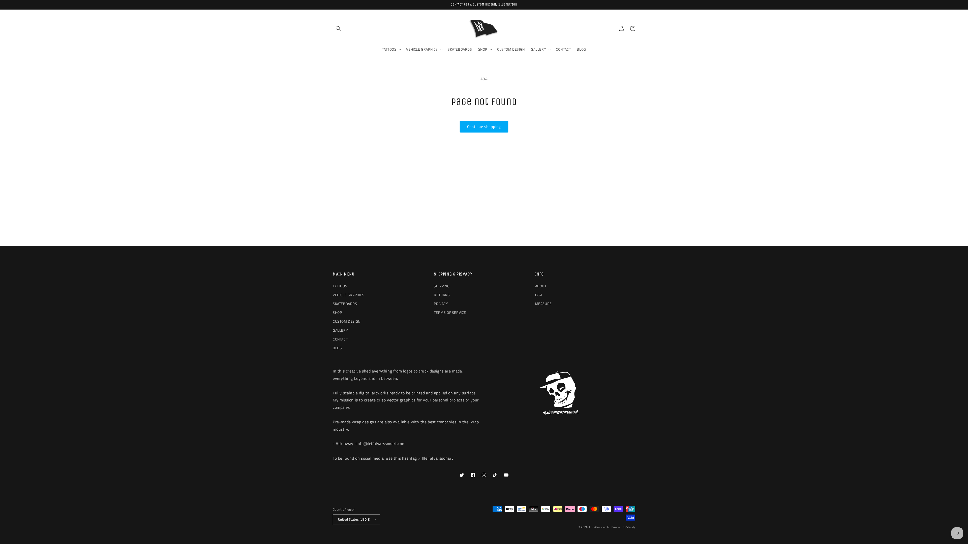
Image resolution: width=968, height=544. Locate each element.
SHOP (337, 312)
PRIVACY (441, 303)
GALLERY (340, 330)
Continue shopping (484, 126)
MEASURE (543, 303)
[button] (338, 28)
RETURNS (442, 294)
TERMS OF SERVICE (450, 312)
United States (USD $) (354, 519)
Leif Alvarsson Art (600, 527)
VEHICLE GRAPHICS (349, 294)
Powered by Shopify (623, 527)
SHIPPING (441, 286)
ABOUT (541, 286)
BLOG (337, 348)
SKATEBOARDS (345, 303)
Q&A (538, 294)
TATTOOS (340, 286)
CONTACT (340, 339)
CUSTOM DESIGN (346, 321)
